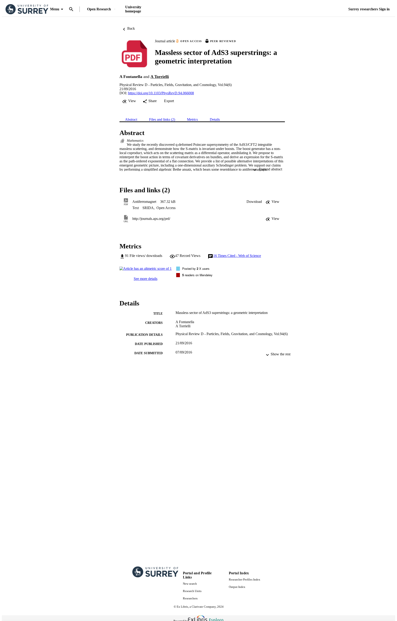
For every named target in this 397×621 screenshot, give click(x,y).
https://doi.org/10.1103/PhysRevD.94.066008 (161, 93)
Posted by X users (196, 268)
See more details (145, 279)
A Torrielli (159, 76)
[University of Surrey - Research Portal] (27, 9)
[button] (254, 202)
